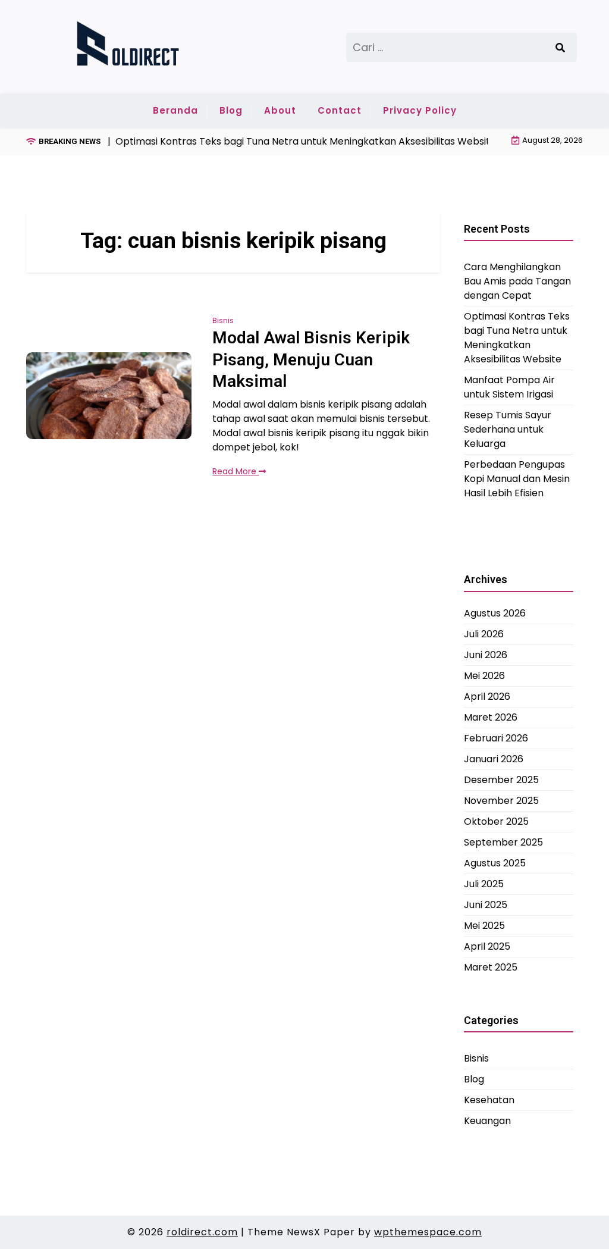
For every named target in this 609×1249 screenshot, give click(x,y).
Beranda (175, 110)
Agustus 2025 (495, 863)
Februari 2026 (496, 738)
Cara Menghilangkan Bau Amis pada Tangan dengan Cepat (517, 281)
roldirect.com (202, 1232)
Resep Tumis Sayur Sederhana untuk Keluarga (507, 429)
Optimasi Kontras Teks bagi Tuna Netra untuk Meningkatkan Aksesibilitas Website (517, 337)
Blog (231, 110)
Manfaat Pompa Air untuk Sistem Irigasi (509, 387)
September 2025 (503, 842)
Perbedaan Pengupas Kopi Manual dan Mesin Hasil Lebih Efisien (517, 479)
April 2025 (487, 946)
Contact (340, 110)
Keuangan (487, 1121)
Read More (235, 471)
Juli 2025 (484, 884)
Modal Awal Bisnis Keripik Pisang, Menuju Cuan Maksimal (311, 359)
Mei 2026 (484, 676)
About (280, 110)
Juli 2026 (484, 634)
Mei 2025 (484, 925)
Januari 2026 (493, 759)
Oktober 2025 (496, 821)
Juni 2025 (485, 905)
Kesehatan (489, 1100)
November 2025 (501, 800)
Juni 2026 (485, 655)
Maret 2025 (490, 967)
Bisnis (223, 320)
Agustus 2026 (495, 613)
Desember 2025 (501, 780)
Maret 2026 (490, 717)
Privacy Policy (420, 110)
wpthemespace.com (428, 1232)
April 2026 (487, 696)
